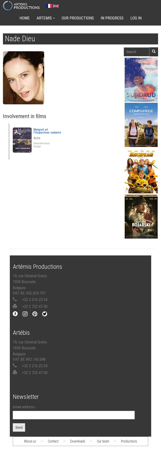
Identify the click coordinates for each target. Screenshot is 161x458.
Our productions (78, 18)
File (143, 70)
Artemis (45, 18)
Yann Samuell (141, 131)
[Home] (23, 6)
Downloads (77, 441)
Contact (53, 441)
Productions (129, 441)
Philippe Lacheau (141, 177)
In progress (112, 18)
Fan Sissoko (141, 80)
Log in (136, 18)
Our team (103, 441)
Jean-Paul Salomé (141, 222)
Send (19, 427)
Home (24, 18)
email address (24, 407)
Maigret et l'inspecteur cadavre (47, 131)
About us (30, 441)
